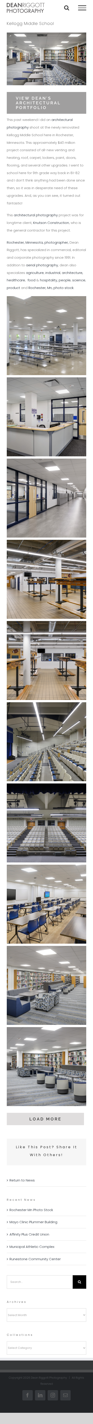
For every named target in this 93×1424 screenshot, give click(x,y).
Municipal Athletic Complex (31, 1246)
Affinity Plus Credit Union (29, 1234)
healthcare (16, 280)
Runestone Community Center (35, 1259)
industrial (52, 272)
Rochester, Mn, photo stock (51, 287)
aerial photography (42, 265)
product (13, 287)
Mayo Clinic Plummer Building (33, 1222)
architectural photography (36, 215)
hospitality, (49, 280)
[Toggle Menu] (82, 7)
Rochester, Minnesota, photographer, (38, 242)
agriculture (35, 272)
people (65, 280)
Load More (45, 1119)
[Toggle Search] (66, 7)
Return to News (22, 1180)
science (78, 280)
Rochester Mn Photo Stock (31, 1209)
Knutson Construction (51, 222)
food (31, 280)
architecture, (72, 272)
